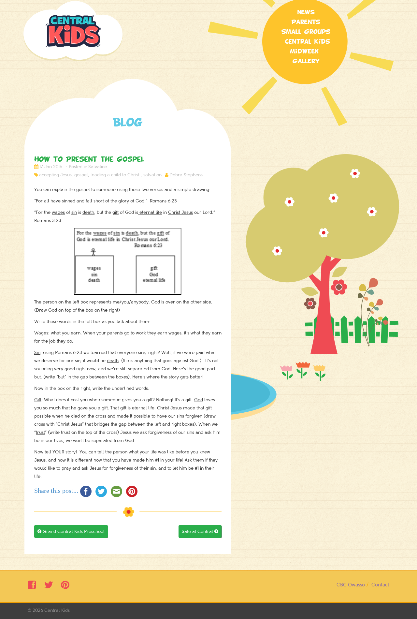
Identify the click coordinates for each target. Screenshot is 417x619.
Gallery (306, 61)
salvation (152, 174)
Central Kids (57, 610)
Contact (380, 585)
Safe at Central (200, 531)
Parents (306, 22)
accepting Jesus (55, 174)
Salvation (97, 166)
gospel (81, 174)
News (306, 12)
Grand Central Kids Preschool (71, 531)
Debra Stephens (186, 174)
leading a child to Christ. (116, 174)
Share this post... (56, 490)
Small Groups (305, 32)
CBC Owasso (351, 585)
